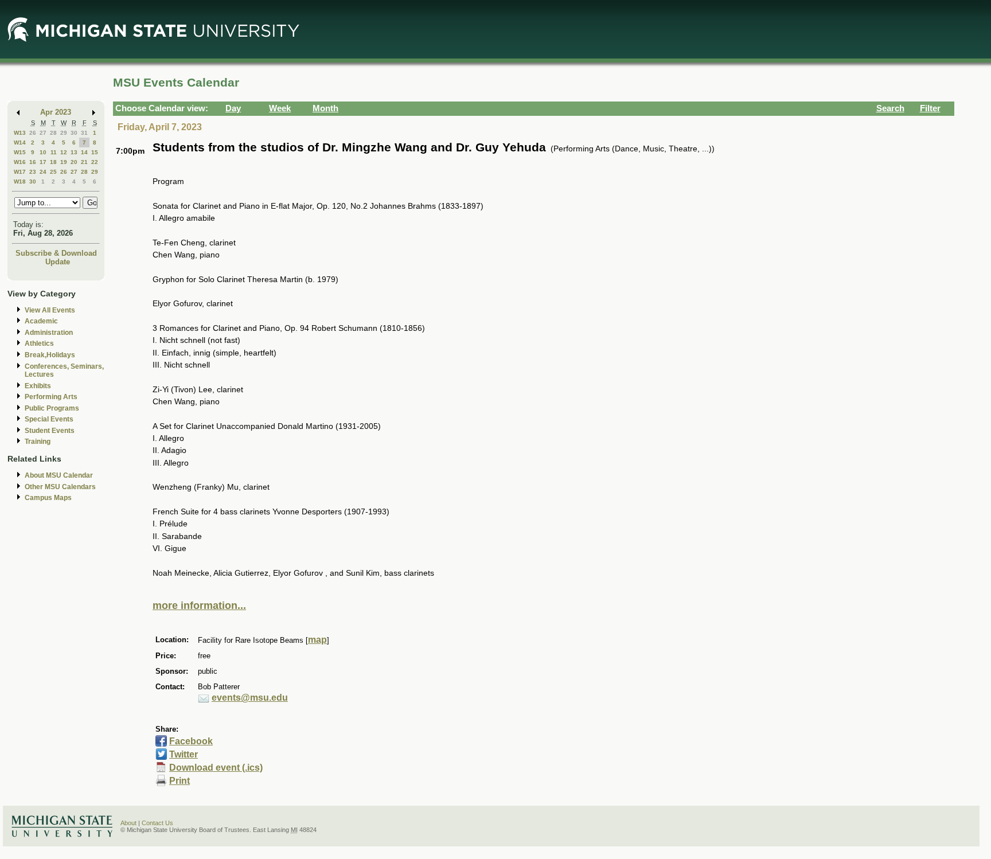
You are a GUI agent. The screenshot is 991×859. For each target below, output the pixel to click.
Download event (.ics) (216, 767)
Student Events (50, 431)
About (128, 822)
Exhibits (38, 386)
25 (53, 172)
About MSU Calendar (59, 475)
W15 (20, 152)
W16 (20, 162)
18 (53, 162)
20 (74, 162)
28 (53, 133)
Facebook (191, 741)
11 (53, 152)
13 (74, 152)
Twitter (183, 754)
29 (63, 133)
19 (63, 162)
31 (84, 133)
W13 (20, 133)
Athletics (39, 343)
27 (43, 133)
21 (84, 162)
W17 (20, 172)
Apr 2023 (55, 112)
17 (43, 162)
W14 (20, 142)
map (317, 640)
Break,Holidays (50, 355)
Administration (49, 333)
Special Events (49, 419)
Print (179, 781)
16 (32, 162)
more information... (199, 605)
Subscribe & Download (56, 253)
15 (94, 152)
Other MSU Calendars (60, 487)
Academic (41, 321)
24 (43, 172)
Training (37, 442)
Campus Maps (48, 498)
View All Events (50, 310)
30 (74, 133)
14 (84, 152)
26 (32, 133)
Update (57, 261)
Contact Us (157, 822)
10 (43, 152)
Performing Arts (51, 397)
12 (63, 152)
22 (94, 162)
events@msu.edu (250, 697)
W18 (20, 181)
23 (32, 172)
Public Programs (52, 408)
